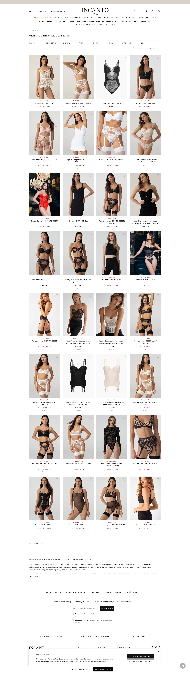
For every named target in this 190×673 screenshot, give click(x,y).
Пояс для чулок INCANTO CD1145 (44, 160)
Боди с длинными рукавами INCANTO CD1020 (111, 465)
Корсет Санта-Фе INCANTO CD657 (44, 221)
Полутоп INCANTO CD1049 (112, 280)
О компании (100, 648)
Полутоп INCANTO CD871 (145, 525)
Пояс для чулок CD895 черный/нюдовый (145, 342)
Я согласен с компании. (92, 615)
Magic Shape (38, 543)
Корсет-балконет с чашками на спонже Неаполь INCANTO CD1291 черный (78, 403)
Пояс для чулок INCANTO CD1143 (44, 280)
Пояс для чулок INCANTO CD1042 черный (112, 222)
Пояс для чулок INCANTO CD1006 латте (145, 403)
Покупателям (123, 648)
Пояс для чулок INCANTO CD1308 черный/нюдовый (78, 281)
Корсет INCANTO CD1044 (145, 103)
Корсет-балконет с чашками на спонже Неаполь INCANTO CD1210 (145, 161)
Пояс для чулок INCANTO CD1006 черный (45, 465)
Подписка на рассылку (51, 637)
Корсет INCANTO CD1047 (44, 525)
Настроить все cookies (140, 661)
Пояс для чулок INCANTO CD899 (78, 463)
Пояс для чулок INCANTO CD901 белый (111, 161)
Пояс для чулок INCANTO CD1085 (145, 463)
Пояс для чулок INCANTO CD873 (78, 103)
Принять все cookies (140, 656)
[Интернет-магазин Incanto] (95, 11)
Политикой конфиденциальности (60, 659)
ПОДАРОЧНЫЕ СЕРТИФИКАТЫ (95, 637)
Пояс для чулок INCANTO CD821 (44, 341)
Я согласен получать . (93, 621)
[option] (95, 2)
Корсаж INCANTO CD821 (145, 280)
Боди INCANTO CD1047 (78, 525)
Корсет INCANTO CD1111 (78, 221)
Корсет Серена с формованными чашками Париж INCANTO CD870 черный (78, 342)
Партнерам (139, 637)
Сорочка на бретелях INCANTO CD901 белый (78, 161)
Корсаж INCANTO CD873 (44, 103)
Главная (32, 30)
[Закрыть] (158, 652)
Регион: (58, 11)
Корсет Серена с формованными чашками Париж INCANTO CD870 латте (112, 342)
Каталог (76, 648)
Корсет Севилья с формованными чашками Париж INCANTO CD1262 (145, 222)
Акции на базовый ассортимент (94, 2)
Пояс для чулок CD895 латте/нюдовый (44, 403)
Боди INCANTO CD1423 (112, 103)
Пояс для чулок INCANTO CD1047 (112, 525)
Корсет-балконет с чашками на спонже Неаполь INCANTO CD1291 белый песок (112, 403)
